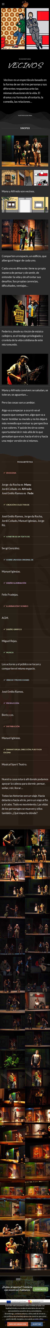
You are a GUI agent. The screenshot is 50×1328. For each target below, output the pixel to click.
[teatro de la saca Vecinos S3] (37, 837)
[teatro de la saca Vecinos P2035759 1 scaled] (12, 1079)
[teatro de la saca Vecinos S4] (12, 837)
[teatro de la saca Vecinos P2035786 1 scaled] (12, 1041)
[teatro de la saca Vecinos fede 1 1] (12, 1245)
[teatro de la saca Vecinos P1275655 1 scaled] (12, 1154)
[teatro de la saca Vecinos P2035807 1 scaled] (12, 985)
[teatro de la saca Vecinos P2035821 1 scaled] (12, 928)
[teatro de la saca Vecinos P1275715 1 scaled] (12, 1135)
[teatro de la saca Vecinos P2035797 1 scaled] (37, 1001)
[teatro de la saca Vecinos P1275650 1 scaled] (12, 1173)
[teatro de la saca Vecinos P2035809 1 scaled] (37, 982)
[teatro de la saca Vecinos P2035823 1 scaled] (37, 926)
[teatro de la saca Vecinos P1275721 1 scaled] (12, 1116)
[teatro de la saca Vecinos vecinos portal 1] (12, 873)
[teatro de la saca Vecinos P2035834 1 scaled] (12, 890)
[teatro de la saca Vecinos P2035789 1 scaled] (12, 1022)
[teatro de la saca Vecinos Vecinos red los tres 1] (37, 854)
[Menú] (3, 4)
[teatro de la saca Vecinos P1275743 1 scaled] (12, 1098)
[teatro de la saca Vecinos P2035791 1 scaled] (37, 1020)
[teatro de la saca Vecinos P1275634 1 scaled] (37, 1227)
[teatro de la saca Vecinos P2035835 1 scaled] (37, 888)
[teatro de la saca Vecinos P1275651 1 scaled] (37, 1171)
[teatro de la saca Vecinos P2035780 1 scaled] (37, 1058)
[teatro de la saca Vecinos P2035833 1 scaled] (37, 907)
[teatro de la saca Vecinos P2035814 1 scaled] (12, 947)
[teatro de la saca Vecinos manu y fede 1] (12, 1228)
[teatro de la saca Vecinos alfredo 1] (37, 1262)
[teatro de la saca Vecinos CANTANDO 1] (12, 1263)
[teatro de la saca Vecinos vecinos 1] (12, 855)
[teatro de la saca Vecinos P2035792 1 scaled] (12, 1003)
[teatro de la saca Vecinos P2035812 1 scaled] (37, 963)
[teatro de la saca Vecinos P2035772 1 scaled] (12, 1060)
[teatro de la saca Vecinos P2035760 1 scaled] (37, 1077)
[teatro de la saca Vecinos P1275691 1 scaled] (37, 1152)
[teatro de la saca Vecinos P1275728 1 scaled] (37, 1114)
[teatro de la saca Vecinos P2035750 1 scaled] (37, 1095)
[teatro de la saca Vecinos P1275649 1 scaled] (37, 1189)
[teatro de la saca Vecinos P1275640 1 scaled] (37, 1208)
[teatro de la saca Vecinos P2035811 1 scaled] (12, 966)
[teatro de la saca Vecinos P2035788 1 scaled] (37, 1039)
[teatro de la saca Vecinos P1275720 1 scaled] (37, 1133)
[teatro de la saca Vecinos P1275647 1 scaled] (12, 1192)
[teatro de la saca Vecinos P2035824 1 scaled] (12, 909)
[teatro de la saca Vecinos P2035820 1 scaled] (37, 945)
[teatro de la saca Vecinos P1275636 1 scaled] (12, 1210)
